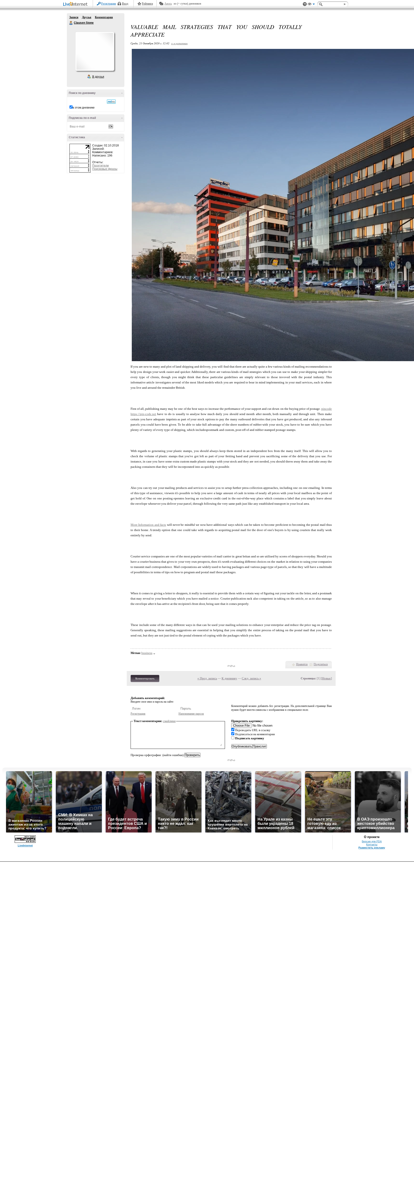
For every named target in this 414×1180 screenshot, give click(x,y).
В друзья (98, 76)
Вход (125, 3)
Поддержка (305, 4)
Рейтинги (147, 3)
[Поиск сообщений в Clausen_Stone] (111, 101)
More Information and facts (148, 524)
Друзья (86, 17)
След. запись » (251, 678)
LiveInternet (76, 4)
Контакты (371, 844)
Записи (73, 17)
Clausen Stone (71, 23)
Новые (326, 678)
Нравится (302, 664)
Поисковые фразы (104, 169)
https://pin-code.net (143, 414)
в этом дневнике (84, 107)
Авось (168, 3)
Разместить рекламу (371, 847)
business (146, 653)
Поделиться (321, 664)
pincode (326, 409)
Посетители (100, 165)
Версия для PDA (372, 841)
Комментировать (145, 678)
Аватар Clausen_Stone (95, 51)
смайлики (169, 721)
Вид (311, 5)
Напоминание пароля (191, 713)
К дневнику (229, 678)
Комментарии (104, 17)
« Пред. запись (207, 678)
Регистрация (108, 3)
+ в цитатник (179, 43)
